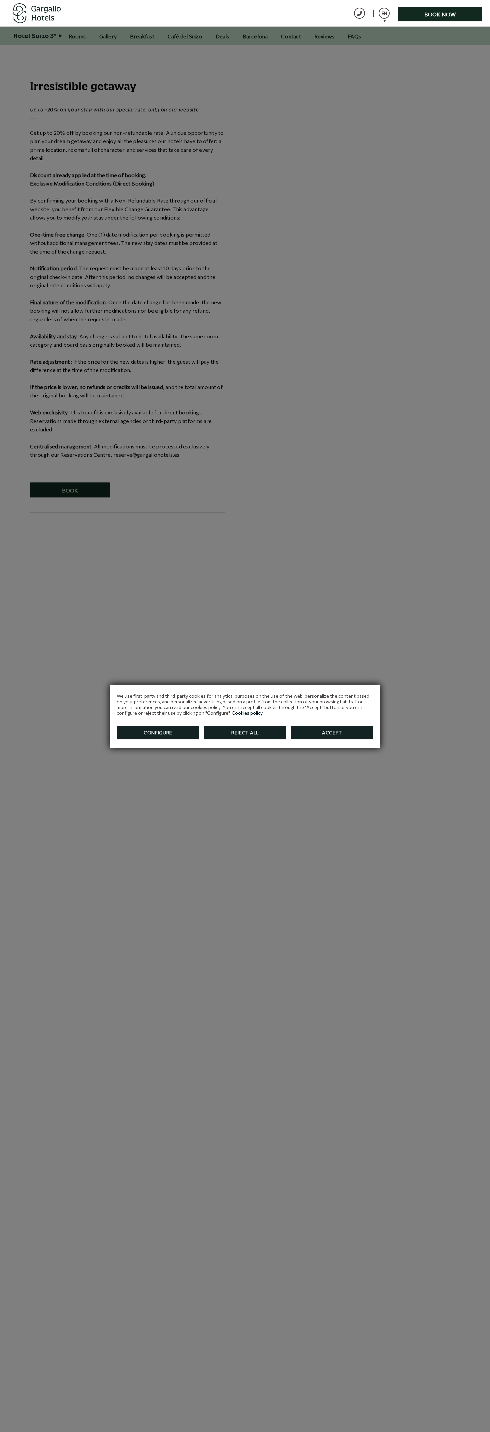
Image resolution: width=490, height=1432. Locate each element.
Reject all (245, 732)
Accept (332, 732)
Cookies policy (247, 713)
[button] (384, 13)
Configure (158, 732)
